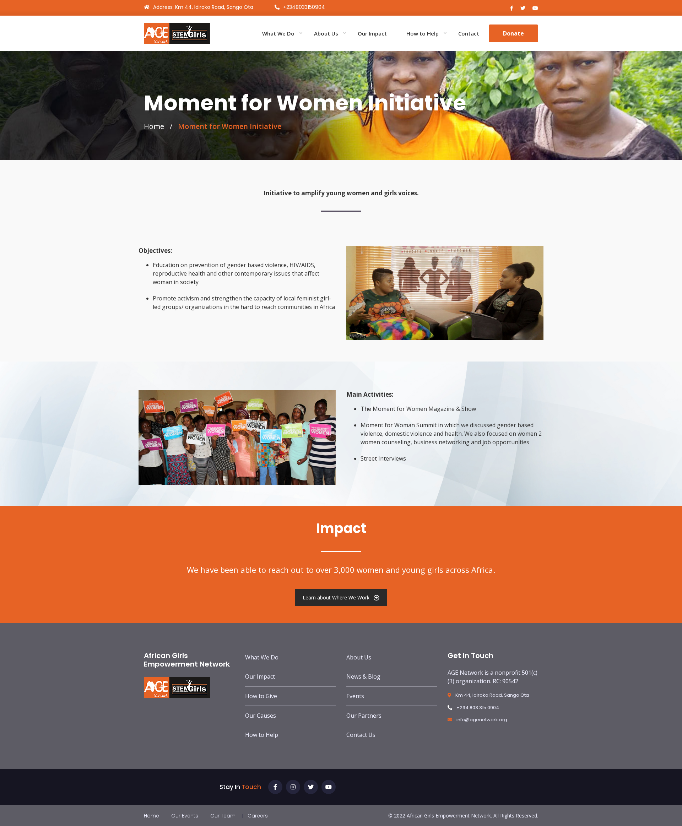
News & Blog (363, 676)
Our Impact (372, 33)
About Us (326, 33)
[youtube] (533, 8)
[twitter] (521, 8)
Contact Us (360, 735)
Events (355, 696)
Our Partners (363, 715)
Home (154, 126)
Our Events (184, 815)
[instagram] (293, 787)
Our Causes (260, 715)
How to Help (422, 33)
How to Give (261, 696)
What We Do (278, 33)
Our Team (223, 815)
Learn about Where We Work (336, 597)
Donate (513, 33)
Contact (468, 33)
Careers (258, 815)
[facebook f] (511, 8)
